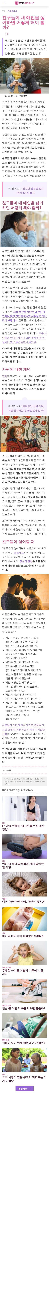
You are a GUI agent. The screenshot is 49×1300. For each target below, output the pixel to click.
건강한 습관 (6, 1005)
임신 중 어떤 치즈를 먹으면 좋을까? (23, 1008)
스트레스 (19, 552)
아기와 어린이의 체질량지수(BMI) (22, 936)
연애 (4, 375)
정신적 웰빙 (26, 561)
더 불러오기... (24, 1088)
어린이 (4, 899)
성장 (3, 933)
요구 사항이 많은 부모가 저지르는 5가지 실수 (23, 1079)
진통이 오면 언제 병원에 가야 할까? (23, 1042)
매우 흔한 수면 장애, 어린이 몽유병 (23, 901)
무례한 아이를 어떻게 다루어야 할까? (22, 972)
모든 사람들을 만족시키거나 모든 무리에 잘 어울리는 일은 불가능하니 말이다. (24, 337)
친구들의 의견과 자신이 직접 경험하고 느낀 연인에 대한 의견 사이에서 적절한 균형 (23, 729)
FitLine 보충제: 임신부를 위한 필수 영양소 (23, 827)
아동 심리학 (6, 968)
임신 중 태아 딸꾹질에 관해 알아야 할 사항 (23, 865)
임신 (3, 823)
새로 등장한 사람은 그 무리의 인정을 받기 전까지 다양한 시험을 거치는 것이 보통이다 (24, 316)
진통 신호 (5, 1040)
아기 (3, 1074)
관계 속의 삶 (12, 11)
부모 (3, 11)
